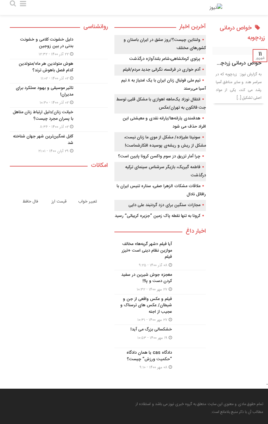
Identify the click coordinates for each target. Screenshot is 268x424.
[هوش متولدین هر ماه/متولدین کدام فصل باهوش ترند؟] (59, 71)
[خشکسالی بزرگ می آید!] (160, 336)
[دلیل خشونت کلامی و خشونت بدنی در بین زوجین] (59, 47)
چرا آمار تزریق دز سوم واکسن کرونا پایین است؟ (159, 156)
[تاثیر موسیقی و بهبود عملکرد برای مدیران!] (59, 95)
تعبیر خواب (87, 201)
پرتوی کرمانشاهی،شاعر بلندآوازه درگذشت (164, 58)
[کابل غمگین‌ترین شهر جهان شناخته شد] (59, 143)
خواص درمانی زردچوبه (237, 63)
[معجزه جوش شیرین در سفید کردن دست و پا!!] (160, 282)
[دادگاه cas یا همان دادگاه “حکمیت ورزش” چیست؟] (160, 359)
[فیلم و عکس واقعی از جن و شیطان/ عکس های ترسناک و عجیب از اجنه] (160, 309)
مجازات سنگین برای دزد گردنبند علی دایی (164, 205)
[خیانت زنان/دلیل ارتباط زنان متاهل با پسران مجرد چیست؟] (59, 120)
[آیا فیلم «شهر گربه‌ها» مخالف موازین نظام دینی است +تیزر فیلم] (160, 254)
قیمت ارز (59, 201)
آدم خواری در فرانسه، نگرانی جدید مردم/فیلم (161, 69)
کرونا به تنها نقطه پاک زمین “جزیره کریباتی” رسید (157, 216)
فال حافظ (30, 201)
